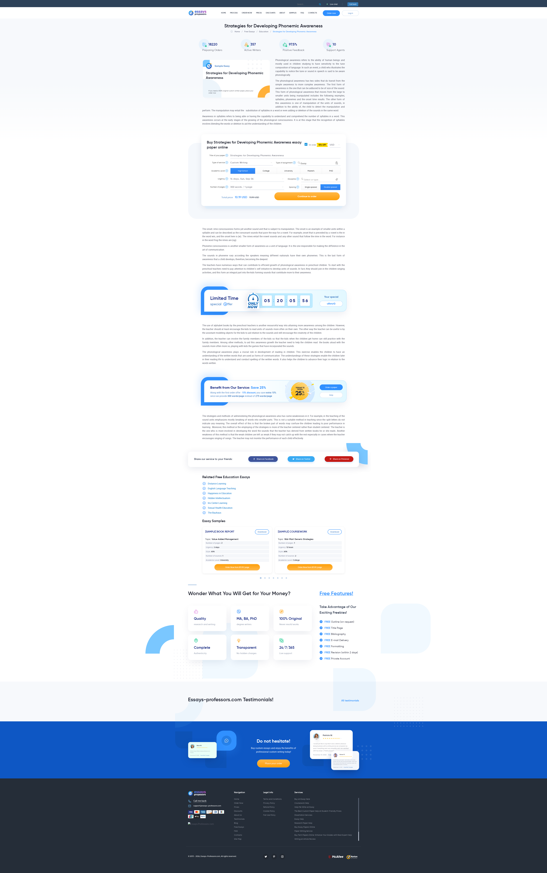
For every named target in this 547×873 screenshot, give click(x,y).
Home (223, 13)
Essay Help (299, 819)
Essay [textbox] (303, 163)
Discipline (292, 179)
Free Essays (239, 827)
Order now (331, 13)
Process (234, 13)
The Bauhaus (214, 512)
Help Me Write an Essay (304, 807)
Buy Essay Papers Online (304, 827)
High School (243, 171)
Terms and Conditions (272, 799)
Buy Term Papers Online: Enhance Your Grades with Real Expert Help (323, 835)
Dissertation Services (303, 815)
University (288, 171)
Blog (236, 823)
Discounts (270, 13)
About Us (238, 815)
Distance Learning (217, 483)
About (282, 13)
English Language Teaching (222, 488)
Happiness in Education (220, 493)
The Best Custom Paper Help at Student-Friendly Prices (317, 811)
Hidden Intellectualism (219, 498)
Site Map (237, 839)
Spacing (292, 187)
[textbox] (320, 179)
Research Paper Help (303, 823)
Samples (292, 13)
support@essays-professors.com (207, 806)
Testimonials (239, 819)
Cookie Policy (269, 811)
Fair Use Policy (269, 815)
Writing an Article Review (305, 839)
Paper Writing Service (303, 831)
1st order (317, 145)
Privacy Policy (269, 803)
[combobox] (319, 163)
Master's (311, 171)
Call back (352, 4)
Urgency (221, 179)
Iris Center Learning (217, 503)
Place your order (273, 763)
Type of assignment (284, 163)
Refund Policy (269, 807)
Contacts (312, 13)
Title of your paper (217, 155)
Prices (259, 13)
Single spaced (311, 187)
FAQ (302, 13)
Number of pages (217, 187)
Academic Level (218, 171)
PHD (331, 171)
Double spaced (330, 187)
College (266, 171)
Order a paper (331, 387)
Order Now (247, 13)
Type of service (218, 162)
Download (262, 532)
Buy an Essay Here (302, 799)
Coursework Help (301, 803)
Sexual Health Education (220, 508)
